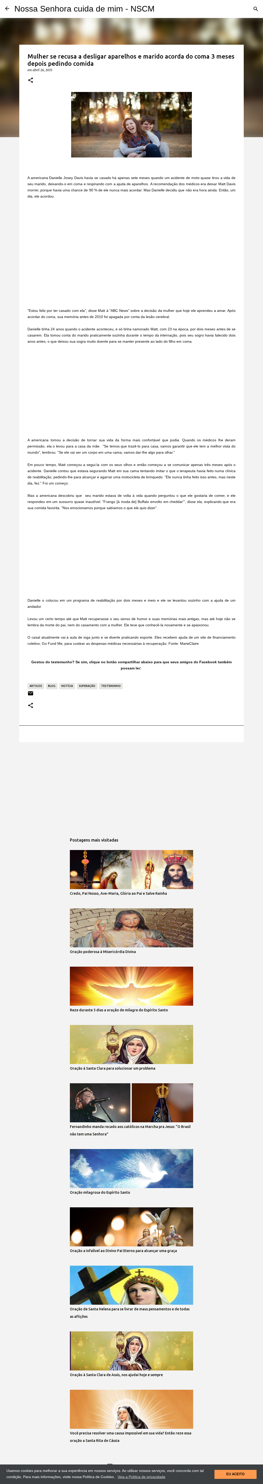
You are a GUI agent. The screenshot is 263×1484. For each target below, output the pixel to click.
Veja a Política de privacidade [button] (141, 1477)
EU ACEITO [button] (235, 1474)
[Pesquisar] (256, 9)
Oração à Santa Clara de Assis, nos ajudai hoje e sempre (116, 1375)
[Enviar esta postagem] (30, 695)
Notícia (67, 685)
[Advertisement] (131, 243)
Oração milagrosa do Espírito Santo (100, 1192)
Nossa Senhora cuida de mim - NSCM (84, 8)
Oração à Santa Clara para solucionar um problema (112, 1068)
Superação (87, 685)
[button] (30, 80)
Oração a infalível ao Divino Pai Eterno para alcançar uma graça (123, 1251)
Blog (51, 685)
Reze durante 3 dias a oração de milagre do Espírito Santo (119, 1010)
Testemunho (111, 685)
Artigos (36, 685)
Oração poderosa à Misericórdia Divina (103, 952)
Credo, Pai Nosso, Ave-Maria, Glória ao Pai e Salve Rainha (118, 893)
